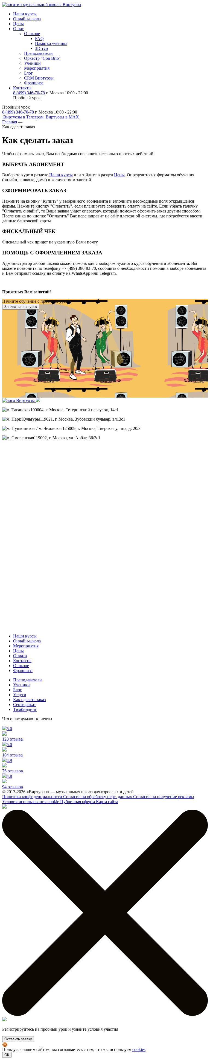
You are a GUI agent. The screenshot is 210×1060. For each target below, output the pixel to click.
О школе (32, 33)
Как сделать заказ (29, 699)
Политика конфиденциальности (32, 796)
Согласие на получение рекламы (163, 796)
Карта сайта (107, 801)
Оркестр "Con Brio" (42, 58)
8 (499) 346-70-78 (29, 92)
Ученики (32, 63)
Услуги (19, 694)
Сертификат (24, 704)
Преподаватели (38, 53)
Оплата (20, 655)
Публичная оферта (78, 801)
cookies (138, 1049)
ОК (6, 1055)
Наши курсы (25, 14)
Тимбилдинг (25, 709)
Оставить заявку (18, 1039)
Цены (18, 23)
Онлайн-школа (27, 18)
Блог (28, 73)
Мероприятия (36, 68)
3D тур (41, 48)
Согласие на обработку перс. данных (98, 796)
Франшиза (33, 83)
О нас (18, 28)
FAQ (39, 38)
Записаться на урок (20, 307)
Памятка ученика (51, 43)
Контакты (22, 88)
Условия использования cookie (31, 801)
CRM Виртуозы (39, 78)
